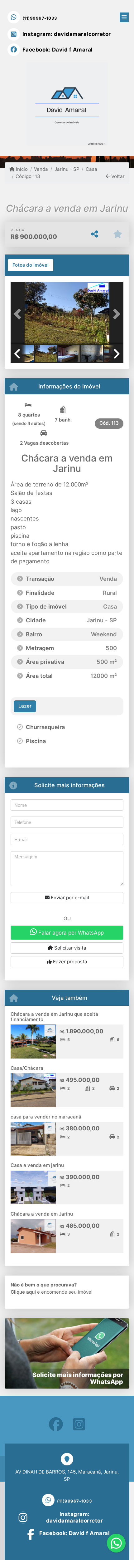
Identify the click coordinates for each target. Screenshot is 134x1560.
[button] (19, 314)
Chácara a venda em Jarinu (42, 1214)
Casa (91, 169)
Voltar (117, 176)
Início (21, 169)
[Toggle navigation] (124, 16)
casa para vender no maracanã (46, 1117)
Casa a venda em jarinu (37, 1165)
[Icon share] (56, 1424)
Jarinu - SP (67, 169)
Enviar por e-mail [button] (69, 898)
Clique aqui (23, 1292)
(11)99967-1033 (39, 18)
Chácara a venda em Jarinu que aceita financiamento (54, 1016)
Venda (41, 169)
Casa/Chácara (27, 1068)
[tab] (30, 265)
